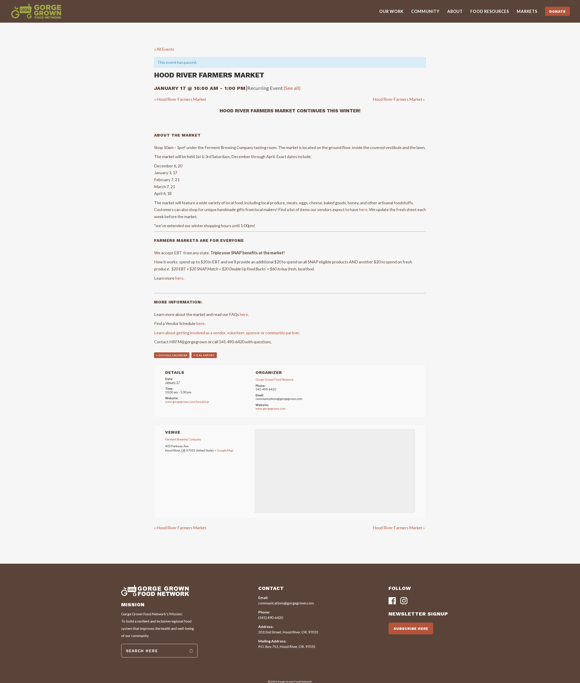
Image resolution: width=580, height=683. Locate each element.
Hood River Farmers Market (180, 99)
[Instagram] (404, 601)
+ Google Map (224, 450)
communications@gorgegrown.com (286, 603)
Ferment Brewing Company (183, 439)
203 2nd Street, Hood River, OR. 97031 (288, 632)
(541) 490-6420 (270, 617)
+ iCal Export (204, 355)
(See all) (292, 88)
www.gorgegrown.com (270, 408)
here (363, 209)
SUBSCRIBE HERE (411, 628)
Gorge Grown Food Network (275, 379)
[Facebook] (392, 601)
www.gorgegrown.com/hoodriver (187, 402)
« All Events (164, 49)
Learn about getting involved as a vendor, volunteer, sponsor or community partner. (227, 332)
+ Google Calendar (171, 355)
